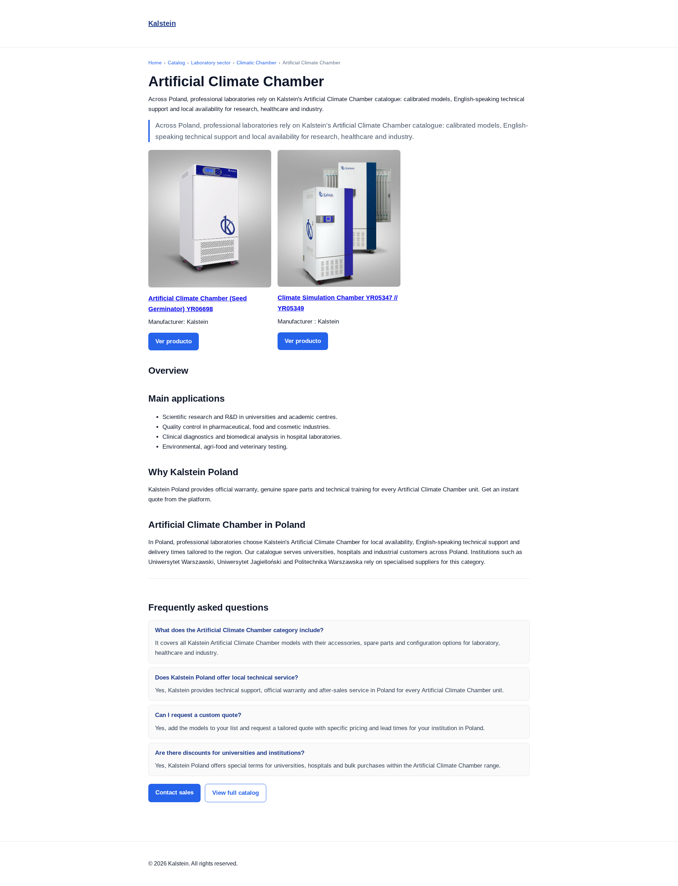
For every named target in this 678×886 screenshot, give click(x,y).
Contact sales (174, 792)
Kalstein (162, 23)
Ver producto (173, 341)
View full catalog (235, 792)
